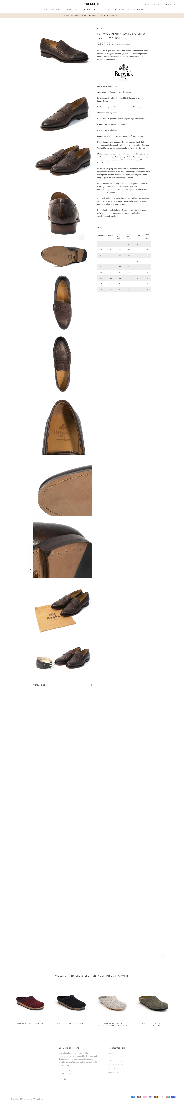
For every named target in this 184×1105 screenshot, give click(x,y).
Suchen (111, 1053)
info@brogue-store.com (131, 53)
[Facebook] (60, 1078)
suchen (155, 4)
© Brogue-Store (17, 1096)
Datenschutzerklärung (116, 1061)
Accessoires (88, 10)
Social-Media (113, 1072)
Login (146, 4)
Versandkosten (126, 44)
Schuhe (56, 10)
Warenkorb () (171, 4)
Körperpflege (122, 10)
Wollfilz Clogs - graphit (71, 1023)
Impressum (112, 1056)
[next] (177, 1005)
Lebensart (104, 10)
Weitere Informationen (112, 302)
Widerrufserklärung (115, 1064)
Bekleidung (71, 10)
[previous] (6, 1005)
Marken (44, 10)
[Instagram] (65, 1078)
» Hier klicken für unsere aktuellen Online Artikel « (92, 16)
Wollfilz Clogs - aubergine (30, 1023)
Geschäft (139, 10)
